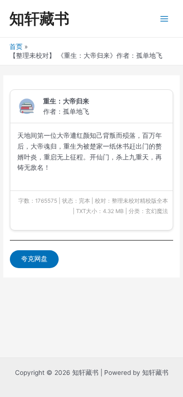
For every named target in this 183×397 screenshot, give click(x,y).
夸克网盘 (34, 258)
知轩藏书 (39, 18)
